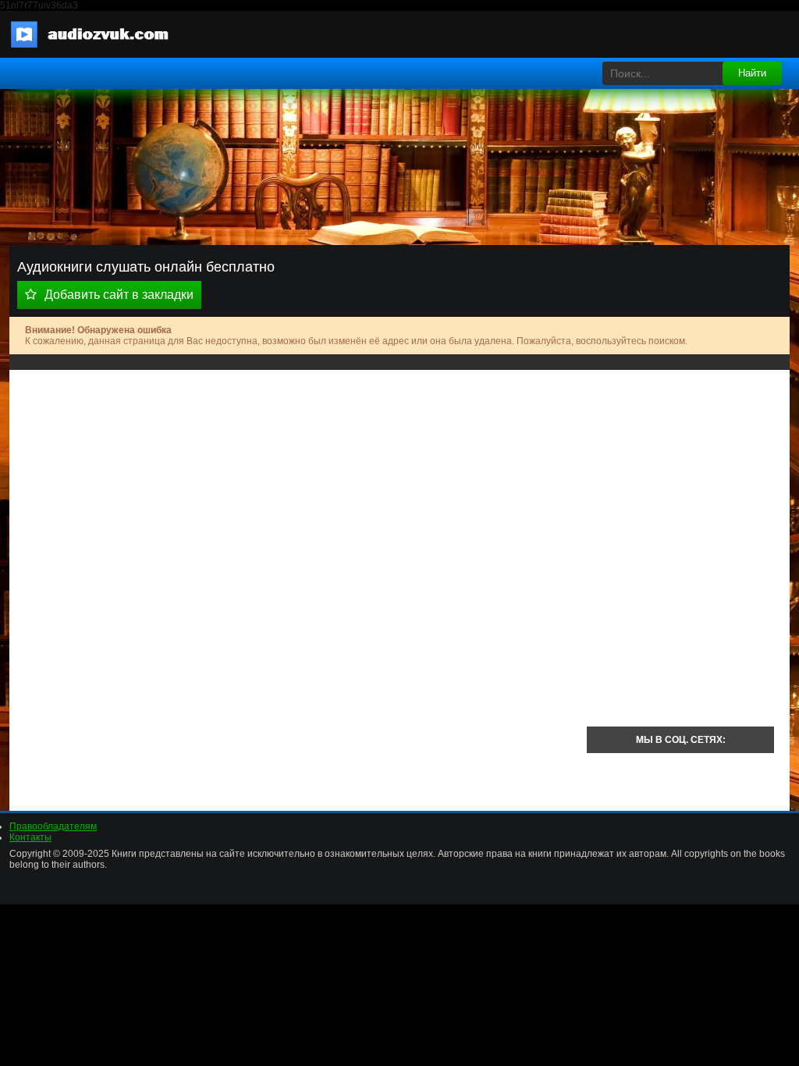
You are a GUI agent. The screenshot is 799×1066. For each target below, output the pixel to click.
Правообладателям (53, 826)
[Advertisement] (298, 495)
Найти (752, 73)
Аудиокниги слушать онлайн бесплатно (99, 34)
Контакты (30, 837)
